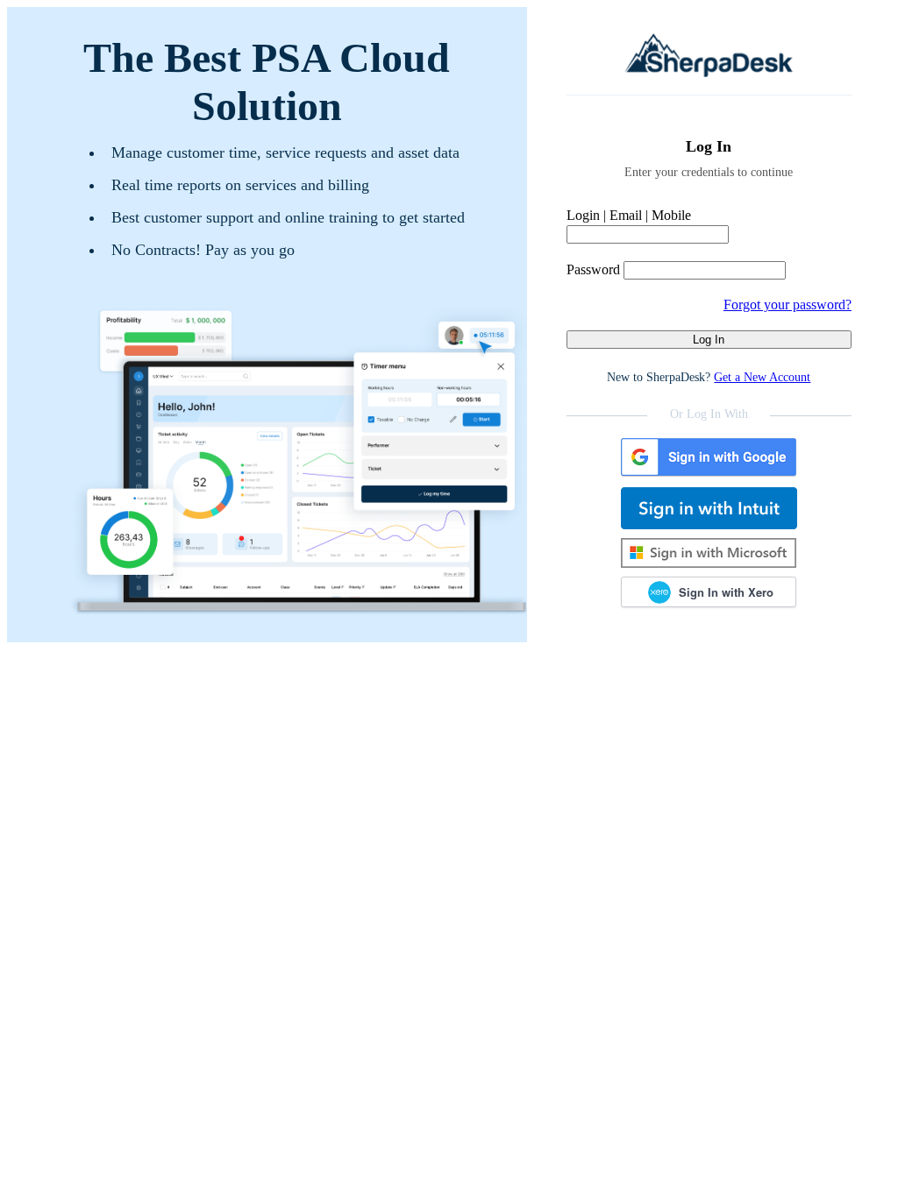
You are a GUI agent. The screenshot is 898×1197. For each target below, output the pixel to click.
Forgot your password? (787, 304)
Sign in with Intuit (709, 508)
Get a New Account (762, 377)
